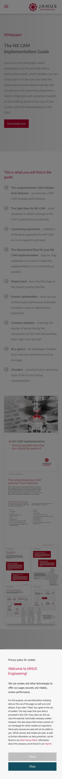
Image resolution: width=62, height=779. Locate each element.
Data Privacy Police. (29, 740)
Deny (32, 756)
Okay (32, 766)
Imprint (48, 743)
